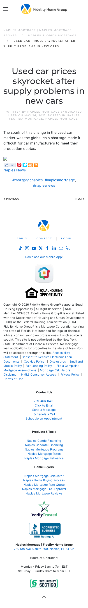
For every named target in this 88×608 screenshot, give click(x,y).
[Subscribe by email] (30, 164)
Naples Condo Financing (44, 440)
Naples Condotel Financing (44, 445)
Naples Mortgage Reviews (44, 493)
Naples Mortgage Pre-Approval (44, 489)
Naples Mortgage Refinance (44, 458)
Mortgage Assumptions (19, 370)
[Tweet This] (25, 164)
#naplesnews (44, 185)
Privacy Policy (69, 374)
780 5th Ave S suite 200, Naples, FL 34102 (44, 549)
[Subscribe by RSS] (36, 164)
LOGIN (66, 238)
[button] (5, 9)
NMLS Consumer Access (38, 374)
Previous (12, 198)
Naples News (14, 170)
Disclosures (58, 361)
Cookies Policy (34, 361)
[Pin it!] (19, 164)
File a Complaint (68, 365)
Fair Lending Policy (38, 365)
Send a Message (44, 409)
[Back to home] (44, 9)
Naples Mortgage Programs (44, 449)
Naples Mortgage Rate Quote (44, 484)
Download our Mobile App (43, 257)
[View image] (5, 158)
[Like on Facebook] (9, 164)
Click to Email (44, 405)
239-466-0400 (44, 401)
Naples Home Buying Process (44, 480)
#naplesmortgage (60, 180)
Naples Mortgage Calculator (44, 476)
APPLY (22, 238)
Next (78, 198)
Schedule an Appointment (44, 418)
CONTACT (44, 238)
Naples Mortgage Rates (44, 453)
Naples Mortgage (61, 118)
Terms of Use (14, 379)
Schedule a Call (44, 414)
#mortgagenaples (27, 180)
